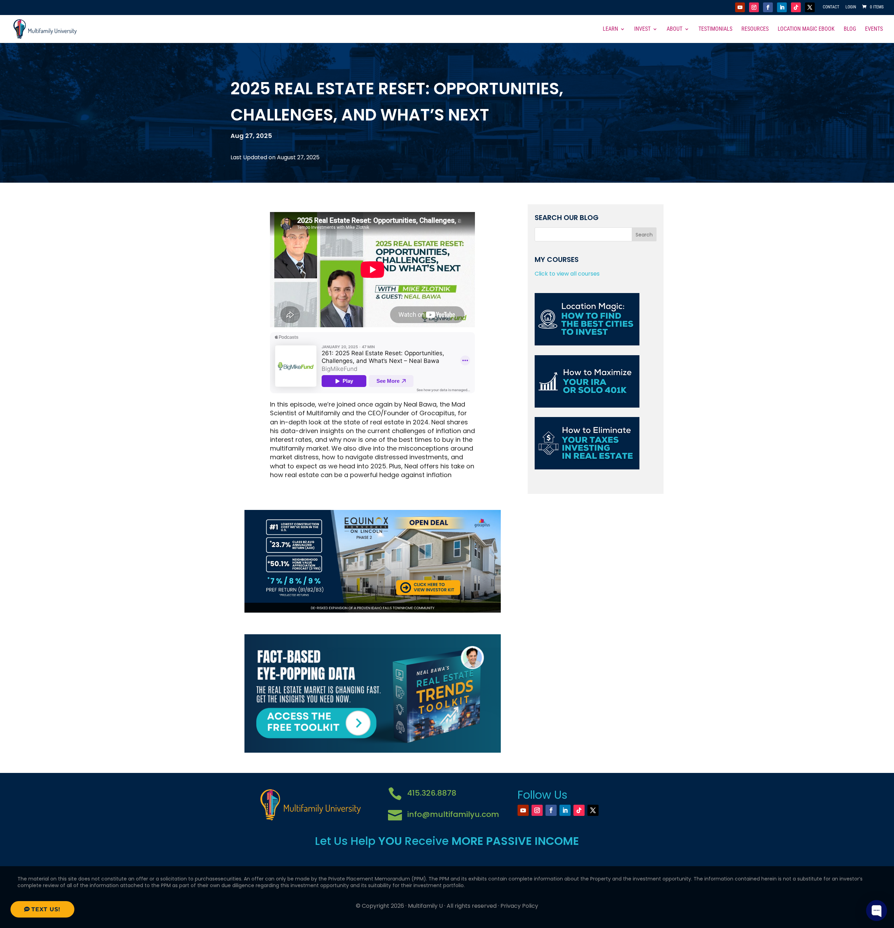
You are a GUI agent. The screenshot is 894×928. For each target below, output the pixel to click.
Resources (755, 29)
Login (850, 7)
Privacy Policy (519, 906)
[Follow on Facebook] (768, 7)
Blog (850, 29)
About (674, 29)
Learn (610, 29)
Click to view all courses (567, 274)
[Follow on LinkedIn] (782, 7)
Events (874, 29)
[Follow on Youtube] (740, 7)
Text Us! (45, 909)
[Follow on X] (810, 7)
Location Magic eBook (806, 29)
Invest (642, 29)
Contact (831, 7)
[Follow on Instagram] (754, 7)
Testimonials (715, 29)
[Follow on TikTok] (796, 7)
